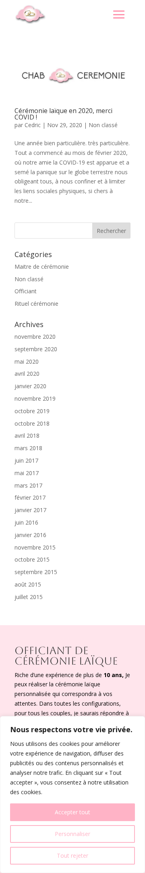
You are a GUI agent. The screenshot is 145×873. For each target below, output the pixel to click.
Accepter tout (72, 812)
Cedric (33, 125)
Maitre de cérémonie (41, 266)
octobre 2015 (32, 559)
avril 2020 (26, 373)
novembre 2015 (35, 547)
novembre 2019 (35, 398)
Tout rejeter (72, 855)
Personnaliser (72, 834)
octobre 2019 (32, 411)
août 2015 (27, 584)
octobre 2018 (32, 423)
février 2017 (30, 497)
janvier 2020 (30, 386)
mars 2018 (28, 448)
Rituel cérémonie (36, 303)
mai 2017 (26, 473)
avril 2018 (26, 435)
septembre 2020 (35, 349)
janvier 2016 (30, 535)
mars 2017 (28, 485)
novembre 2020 (35, 336)
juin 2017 (26, 460)
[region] (72, 794)
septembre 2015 (35, 572)
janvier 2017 (30, 510)
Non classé (103, 125)
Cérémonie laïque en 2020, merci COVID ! (63, 113)
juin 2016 (26, 522)
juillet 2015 (28, 597)
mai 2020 (26, 361)
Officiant (25, 291)
